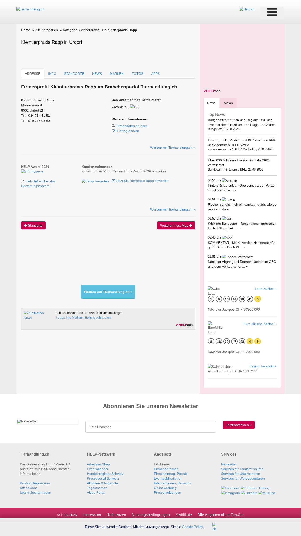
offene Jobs (28, 488)
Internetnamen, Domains (172, 483)
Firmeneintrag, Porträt (170, 474)
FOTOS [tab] (137, 74)
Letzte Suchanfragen (35, 492)
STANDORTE (74, 74)
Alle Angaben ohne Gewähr (221, 515)
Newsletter (229, 464)
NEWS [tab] (97, 74)
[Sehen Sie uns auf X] (255, 488)
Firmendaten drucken (132, 126)
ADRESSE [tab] (32, 74)
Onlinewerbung (165, 488)
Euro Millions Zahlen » (260, 324)
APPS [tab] (155, 74)
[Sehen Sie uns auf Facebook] (230, 488)
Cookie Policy (192, 526)
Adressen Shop (98, 464)
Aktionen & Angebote (102, 483)
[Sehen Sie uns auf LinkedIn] (249, 493)
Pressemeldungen (167, 492)
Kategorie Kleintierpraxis (81, 30)
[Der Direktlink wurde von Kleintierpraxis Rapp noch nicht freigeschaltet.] (134, 107)
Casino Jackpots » (263, 366)
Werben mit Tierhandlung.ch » (172, 147)
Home (25, 30)
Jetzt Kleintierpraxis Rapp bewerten (142, 181)
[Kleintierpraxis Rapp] (32, 171)
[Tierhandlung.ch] (30, 9)
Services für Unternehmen (240, 474)
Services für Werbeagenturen (243, 478)
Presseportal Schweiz (103, 478)
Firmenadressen (166, 469)
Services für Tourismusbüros (242, 469)
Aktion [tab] (228, 103)
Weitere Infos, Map (174, 225)
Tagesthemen (97, 488)
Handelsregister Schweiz (105, 474)
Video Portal (96, 492)
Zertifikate (183, 515)
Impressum (92, 515)
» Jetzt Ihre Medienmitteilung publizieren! (83, 317)
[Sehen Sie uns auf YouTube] (266, 493)
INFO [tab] (52, 74)
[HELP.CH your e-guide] (247, 9)
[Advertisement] (106, 258)
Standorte (35, 225)
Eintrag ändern (128, 131)
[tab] (211, 103)
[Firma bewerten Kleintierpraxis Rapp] (96, 181)
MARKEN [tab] (117, 74)
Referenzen (116, 515)
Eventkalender (97, 469)
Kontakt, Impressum (35, 483)
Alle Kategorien (46, 30)
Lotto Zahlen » (266, 289)
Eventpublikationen (168, 478)
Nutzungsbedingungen (151, 515)
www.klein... (120, 107)
